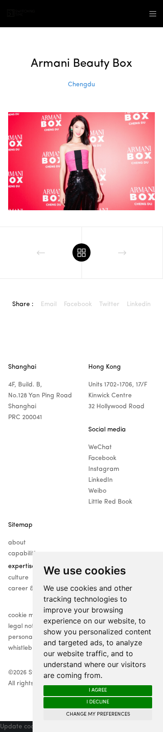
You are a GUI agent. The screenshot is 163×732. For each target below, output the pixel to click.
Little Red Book (110, 502)
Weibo (97, 491)
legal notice (25, 626)
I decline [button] (97, 702)
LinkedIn (100, 480)
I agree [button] (98, 690)
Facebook (78, 304)
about (17, 542)
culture (18, 577)
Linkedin (139, 304)
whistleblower (28, 648)
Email (49, 304)
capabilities (25, 553)
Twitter (109, 304)
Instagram (103, 469)
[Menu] (150, 13)
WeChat (100, 447)
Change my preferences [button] (98, 714)
